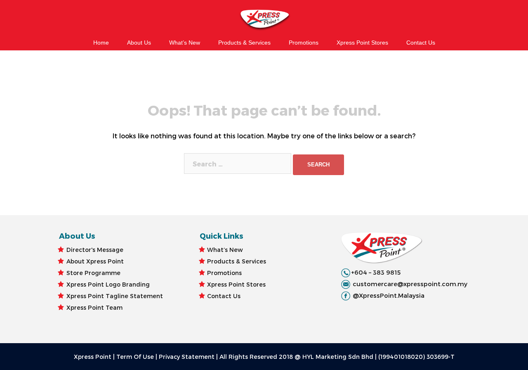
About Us (139, 42)
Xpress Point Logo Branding (108, 284)
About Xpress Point (95, 261)
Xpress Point (92, 356)
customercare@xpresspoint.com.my (410, 283)
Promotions (303, 42)
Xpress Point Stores (362, 42)
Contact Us (420, 42)
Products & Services (244, 42)
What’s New (184, 42)
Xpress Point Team (94, 307)
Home (101, 42)
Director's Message (94, 249)
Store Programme (93, 272)
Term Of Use (135, 356)
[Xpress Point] (264, 21)
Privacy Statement (186, 356)
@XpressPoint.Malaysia (388, 295)
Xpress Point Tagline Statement (114, 295)
